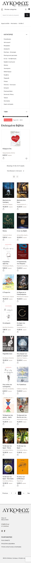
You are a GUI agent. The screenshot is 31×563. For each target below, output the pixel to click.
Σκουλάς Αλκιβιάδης (8, 388)
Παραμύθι (6, 78)
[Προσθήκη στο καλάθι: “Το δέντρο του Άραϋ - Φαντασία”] (3, 485)
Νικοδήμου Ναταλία (8, 358)
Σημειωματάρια (8, 91)
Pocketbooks (7, 39)
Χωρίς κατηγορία (8, 104)
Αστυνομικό (7, 42)
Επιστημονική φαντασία (10, 55)
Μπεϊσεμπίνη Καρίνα (22, 296)
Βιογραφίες (7, 45)
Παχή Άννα (20, 481)
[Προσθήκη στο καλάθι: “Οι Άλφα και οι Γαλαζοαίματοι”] (18, 301)
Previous (5, 493)
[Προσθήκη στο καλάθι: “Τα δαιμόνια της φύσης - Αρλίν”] (3, 424)
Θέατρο (6, 65)
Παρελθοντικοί (7, 354)
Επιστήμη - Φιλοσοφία (10, 52)
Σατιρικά (6, 88)
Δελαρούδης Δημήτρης (23, 235)
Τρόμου (6, 97)
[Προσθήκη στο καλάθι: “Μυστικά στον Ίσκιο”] (18, 209)
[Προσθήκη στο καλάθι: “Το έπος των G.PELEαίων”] (18, 485)
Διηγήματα (7, 49)
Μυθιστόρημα (7, 71)
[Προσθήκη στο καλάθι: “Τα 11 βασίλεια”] (18, 393)
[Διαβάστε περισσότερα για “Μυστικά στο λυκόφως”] (3, 209)
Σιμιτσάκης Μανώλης (9, 450)
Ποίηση (6, 81)
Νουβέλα (6, 75)
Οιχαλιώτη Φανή (7, 235)
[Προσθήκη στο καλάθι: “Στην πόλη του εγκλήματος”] (3, 393)
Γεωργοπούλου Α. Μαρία (23, 204)
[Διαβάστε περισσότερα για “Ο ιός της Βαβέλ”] (18, 240)
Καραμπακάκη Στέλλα (9, 153)
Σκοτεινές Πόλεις (9, 94)
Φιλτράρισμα (8, 120)
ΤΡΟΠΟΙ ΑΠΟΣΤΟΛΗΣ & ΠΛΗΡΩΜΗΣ (11, 547)
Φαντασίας (14, 23)
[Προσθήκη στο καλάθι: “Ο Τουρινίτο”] (3, 301)
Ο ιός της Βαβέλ (22, 231)
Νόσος (5, 231)
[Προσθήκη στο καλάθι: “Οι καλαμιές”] (3, 332)
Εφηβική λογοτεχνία (9, 62)
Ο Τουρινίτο (6, 292)
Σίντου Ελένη (6, 419)
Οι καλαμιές (6, 323)
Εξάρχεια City (7, 148)
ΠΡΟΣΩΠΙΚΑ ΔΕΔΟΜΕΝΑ (8, 543)
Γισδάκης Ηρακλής (22, 388)
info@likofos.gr (5, 524)
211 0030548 (5, 526)
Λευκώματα (7, 68)
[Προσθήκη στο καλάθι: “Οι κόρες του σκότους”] (18, 332)
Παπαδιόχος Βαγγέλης (9, 265)
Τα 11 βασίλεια (21, 384)
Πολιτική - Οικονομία (10, 84)
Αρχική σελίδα (5, 23)
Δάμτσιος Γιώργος (7, 204)
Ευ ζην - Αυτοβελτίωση (10, 58)
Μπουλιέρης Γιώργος (8, 296)
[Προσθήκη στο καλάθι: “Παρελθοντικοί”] (3, 362)
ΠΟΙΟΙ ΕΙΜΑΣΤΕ (5, 540)
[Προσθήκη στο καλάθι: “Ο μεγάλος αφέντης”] (3, 270)
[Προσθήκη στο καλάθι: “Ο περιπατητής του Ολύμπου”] (18, 270)
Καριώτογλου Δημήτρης (23, 419)
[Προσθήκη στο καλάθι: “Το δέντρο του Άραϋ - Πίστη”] (3, 455)
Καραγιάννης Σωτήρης (23, 265)
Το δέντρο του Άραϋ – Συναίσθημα (21, 448)
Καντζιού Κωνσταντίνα (9, 327)
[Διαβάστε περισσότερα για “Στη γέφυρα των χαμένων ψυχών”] (18, 362)
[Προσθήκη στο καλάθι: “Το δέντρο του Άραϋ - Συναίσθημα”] (18, 455)
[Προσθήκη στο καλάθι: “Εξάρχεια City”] (3, 158)
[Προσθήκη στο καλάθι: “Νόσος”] (3, 240)
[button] (8, 9)
